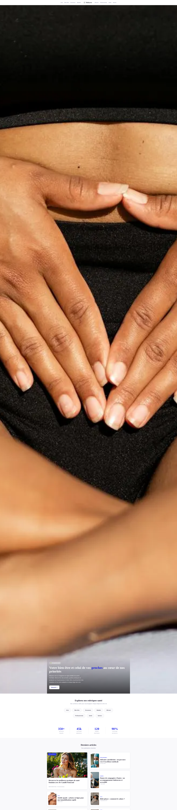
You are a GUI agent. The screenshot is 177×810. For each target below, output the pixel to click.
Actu (62, 2)
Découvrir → (54, 687)
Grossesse (72, 2)
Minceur (96, 2)
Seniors (114, 2)
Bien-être (66, 2)
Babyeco (88, 2)
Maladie (79, 2)
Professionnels (103, 2)
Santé (110, 2)
